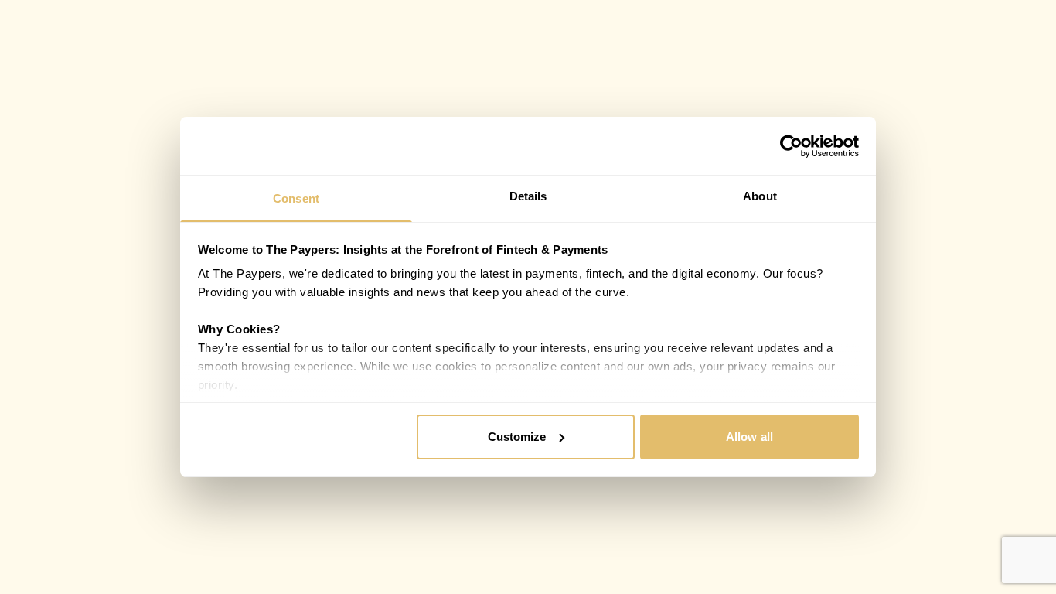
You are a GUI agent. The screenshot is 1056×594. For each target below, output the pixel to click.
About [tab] (760, 196)
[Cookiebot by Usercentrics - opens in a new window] (791, 146)
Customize (517, 436)
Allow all (749, 436)
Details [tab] (528, 196)
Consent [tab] (296, 198)
